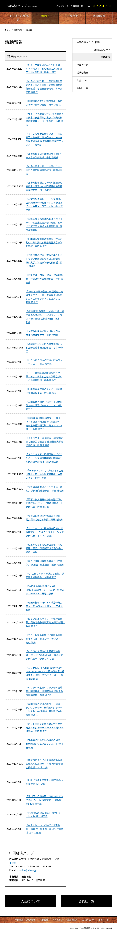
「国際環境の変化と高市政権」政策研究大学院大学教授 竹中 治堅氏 (44, 103)
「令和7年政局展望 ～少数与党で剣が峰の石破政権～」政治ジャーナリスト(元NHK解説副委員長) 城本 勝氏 (45, 317)
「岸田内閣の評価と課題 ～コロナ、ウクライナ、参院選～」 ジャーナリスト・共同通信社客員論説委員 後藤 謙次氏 (45, 709)
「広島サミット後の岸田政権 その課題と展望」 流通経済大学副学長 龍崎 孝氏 (44, 548)
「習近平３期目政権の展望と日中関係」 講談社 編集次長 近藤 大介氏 (44, 562)
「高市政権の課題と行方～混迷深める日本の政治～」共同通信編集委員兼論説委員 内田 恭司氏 (44, 186)
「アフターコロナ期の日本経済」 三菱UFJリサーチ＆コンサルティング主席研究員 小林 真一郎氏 (45, 532)
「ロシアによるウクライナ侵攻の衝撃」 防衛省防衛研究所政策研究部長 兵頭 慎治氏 (45, 622)
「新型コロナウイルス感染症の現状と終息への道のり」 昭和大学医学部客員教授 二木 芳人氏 (44, 763)
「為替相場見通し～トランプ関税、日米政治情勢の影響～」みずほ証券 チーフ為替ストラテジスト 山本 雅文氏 (44, 204)
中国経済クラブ (21, 6)
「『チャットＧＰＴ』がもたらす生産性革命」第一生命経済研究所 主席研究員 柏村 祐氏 (44, 474)
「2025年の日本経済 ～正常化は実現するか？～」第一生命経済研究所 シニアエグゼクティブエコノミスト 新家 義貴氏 (45, 297)
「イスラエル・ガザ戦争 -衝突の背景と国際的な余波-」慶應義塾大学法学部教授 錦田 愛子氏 (44, 441)
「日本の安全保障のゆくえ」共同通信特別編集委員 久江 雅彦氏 (44, 390)
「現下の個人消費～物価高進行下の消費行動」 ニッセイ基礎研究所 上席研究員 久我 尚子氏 (44, 503)
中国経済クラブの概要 (18, 18)
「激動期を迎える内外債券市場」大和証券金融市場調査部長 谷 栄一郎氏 (44, 347)
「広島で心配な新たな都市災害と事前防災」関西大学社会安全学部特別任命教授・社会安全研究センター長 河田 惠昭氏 (45, 86)
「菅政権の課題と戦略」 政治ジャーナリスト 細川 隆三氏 (44, 814)
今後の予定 (72, 16)
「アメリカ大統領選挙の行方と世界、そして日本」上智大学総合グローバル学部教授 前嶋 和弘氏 (44, 376)
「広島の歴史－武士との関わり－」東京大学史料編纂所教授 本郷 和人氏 (44, 169)
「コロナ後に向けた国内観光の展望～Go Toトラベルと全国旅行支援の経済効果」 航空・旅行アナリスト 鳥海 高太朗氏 (45, 673)
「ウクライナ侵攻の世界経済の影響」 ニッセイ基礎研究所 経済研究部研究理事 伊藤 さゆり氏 (44, 655)
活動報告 (45, 16)
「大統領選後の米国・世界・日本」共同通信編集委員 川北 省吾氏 (44, 333)
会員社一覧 (78, 6)
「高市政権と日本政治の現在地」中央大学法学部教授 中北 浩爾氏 (44, 155)
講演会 (29, 29)
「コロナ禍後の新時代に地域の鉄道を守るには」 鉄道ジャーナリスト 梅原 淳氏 (44, 638)
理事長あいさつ (101, 49)
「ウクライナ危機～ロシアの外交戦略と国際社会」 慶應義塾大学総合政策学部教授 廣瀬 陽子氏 (44, 691)
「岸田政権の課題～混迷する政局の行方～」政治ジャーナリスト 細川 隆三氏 (44, 405)
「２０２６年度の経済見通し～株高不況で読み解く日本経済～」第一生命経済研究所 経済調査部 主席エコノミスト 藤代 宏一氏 (44, 139)
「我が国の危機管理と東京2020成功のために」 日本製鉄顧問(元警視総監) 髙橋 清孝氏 (44, 800)
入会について (62, 6)
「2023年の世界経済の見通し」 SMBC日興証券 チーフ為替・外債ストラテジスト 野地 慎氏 (45, 589)
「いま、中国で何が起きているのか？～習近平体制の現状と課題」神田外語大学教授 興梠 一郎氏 (44, 68)
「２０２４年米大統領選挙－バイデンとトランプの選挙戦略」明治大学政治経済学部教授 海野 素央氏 (44, 458)
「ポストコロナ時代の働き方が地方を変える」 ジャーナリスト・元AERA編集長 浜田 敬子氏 (44, 727)
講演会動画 (99, 16)
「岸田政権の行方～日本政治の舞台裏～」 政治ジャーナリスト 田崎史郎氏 (44, 606)
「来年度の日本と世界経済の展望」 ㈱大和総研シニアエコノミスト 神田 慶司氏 (44, 743)
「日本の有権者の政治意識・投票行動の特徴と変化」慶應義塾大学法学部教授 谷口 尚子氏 (44, 242)
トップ (8, 29)
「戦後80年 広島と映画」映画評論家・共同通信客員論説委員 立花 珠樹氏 (44, 278)
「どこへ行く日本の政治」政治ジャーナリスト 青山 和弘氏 (44, 361)
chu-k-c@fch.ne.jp (27, 870)
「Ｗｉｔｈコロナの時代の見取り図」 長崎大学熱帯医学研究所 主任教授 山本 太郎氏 (44, 828)
